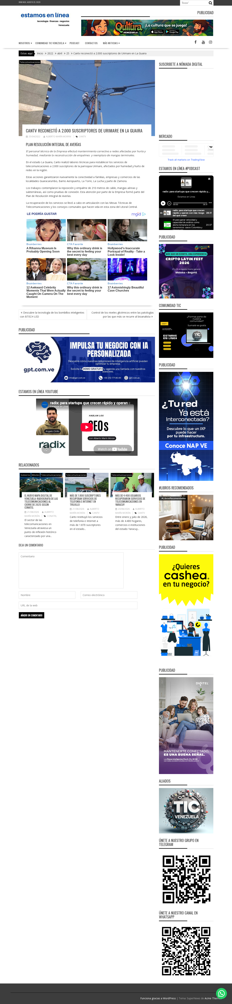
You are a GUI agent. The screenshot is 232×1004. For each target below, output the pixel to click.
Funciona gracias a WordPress (158, 998)
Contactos (91, 43)
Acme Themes (213, 998)
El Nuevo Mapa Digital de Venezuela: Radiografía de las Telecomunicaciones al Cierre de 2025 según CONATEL (41, 501)
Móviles (35, 475)
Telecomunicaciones (30, 62)
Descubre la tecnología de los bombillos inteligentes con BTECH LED (52, 314)
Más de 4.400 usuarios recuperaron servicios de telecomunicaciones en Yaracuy (130, 499)
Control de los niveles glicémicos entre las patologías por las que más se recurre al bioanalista (123, 314)
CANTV (82, 136)
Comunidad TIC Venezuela (49, 43)
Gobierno (25, 475)
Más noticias (110, 43)
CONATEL (52, 516)
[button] (221, 993)
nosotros (24, 43)
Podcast (75, 43)
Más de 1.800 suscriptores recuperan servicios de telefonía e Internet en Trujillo (85, 499)
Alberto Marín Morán (58, 136)
